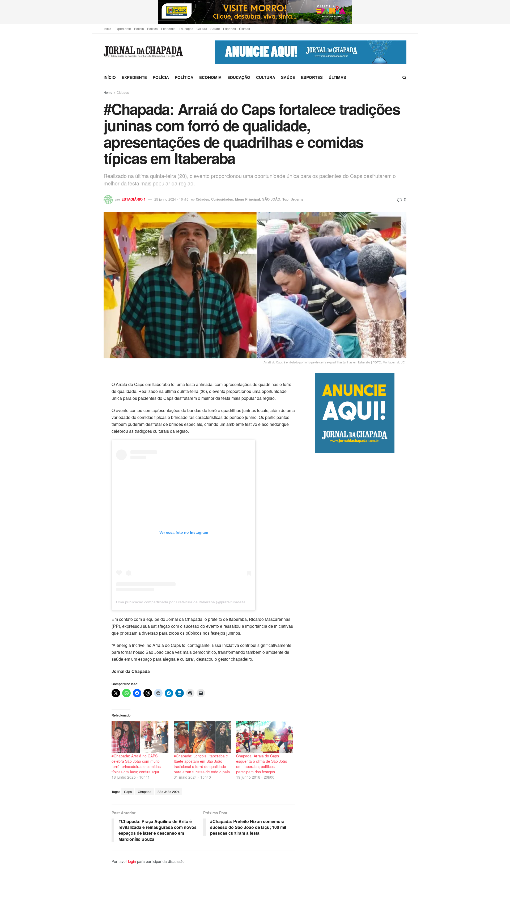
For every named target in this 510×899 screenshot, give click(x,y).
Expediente (122, 28)
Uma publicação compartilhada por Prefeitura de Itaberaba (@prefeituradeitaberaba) (187, 602)
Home (108, 92)
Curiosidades (222, 199)
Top (285, 199)
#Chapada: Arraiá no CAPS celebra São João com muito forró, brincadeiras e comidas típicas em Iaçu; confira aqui (136, 763)
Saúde (215, 28)
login (132, 861)
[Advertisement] (360, 676)
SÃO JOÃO (271, 199)
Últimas (244, 28)
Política (152, 28)
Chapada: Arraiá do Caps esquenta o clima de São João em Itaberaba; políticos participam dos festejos (261, 763)
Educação (186, 28)
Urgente (297, 199)
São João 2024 (169, 791)
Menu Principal (247, 199)
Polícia (139, 28)
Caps (128, 791)
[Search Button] (404, 77)
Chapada (144, 791)
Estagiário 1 (133, 199)
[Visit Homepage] (143, 52)
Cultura (202, 28)
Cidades (123, 92)
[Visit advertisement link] (255, 12)
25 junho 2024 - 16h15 (171, 199)
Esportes (229, 28)
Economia (168, 28)
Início (107, 28)
